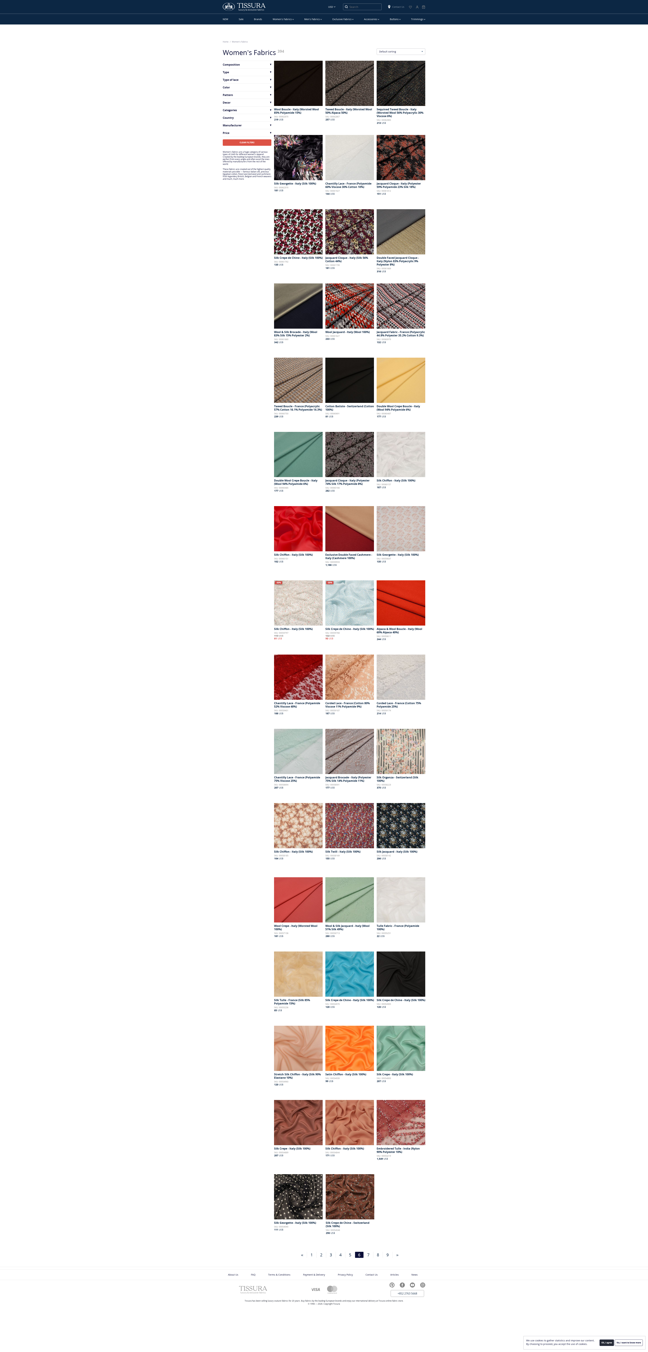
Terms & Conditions (279, 1274)
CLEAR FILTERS (247, 142)
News (414, 1274)
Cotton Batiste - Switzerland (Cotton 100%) (349, 408)
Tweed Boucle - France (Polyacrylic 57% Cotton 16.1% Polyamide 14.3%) (298, 408)
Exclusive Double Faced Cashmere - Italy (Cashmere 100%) (348, 556)
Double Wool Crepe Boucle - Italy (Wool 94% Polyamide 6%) (398, 408)
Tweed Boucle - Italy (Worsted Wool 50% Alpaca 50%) (348, 111)
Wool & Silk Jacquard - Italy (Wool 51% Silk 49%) (347, 927)
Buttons (394, 19)
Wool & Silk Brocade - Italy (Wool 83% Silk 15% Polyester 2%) (295, 333)
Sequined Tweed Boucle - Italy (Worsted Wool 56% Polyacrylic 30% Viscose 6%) (400, 113)
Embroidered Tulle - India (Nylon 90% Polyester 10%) (398, 1150)
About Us (233, 1274)
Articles (394, 1274)
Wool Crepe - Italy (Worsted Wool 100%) (295, 927)
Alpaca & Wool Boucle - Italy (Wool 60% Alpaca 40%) (399, 630)
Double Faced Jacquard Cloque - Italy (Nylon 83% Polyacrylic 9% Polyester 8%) (398, 261)
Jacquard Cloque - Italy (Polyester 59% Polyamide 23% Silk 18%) (399, 185)
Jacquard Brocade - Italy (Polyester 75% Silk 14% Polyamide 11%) (348, 779)
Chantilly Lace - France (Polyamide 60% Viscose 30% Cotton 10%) (348, 185)
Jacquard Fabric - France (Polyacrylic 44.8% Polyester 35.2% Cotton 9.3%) (401, 333)
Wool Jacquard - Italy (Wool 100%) (347, 332)
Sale (241, 19)
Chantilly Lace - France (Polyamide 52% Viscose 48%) (297, 704)
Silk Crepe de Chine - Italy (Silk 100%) (298, 257)
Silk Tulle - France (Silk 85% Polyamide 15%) (292, 1001)
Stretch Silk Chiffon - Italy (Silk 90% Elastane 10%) (297, 1076)
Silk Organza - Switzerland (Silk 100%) (397, 779)
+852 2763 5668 (407, 1293)
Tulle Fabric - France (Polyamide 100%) (398, 927)
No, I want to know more (629, 1342)
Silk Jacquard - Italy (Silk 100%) (397, 851)
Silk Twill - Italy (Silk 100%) (342, 851)
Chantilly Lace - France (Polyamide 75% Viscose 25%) (297, 779)
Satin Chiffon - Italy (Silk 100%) (345, 1074)
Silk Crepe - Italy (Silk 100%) (395, 1074)
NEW (225, 19)
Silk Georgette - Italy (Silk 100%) (295, 183)
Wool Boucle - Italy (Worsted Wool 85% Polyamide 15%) (296, 111)
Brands (258, 19)
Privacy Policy (345, 1274)
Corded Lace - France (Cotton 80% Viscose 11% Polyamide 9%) (347, 704)
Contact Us (398, 6)
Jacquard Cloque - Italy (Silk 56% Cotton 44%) (346, 259)
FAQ (253, 1274)
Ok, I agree (606, 1342)
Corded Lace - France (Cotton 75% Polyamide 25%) (399, 704)
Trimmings (417, 19)
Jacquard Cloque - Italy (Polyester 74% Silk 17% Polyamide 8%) (347, 482)
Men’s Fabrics (312, 19)
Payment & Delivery (314, 1274)
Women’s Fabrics (282, 19)
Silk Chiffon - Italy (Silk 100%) (396, 480)
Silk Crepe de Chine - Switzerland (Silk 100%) (347, 1224)
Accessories (370, 19)
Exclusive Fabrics (342, 19)
